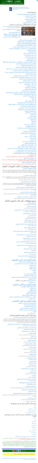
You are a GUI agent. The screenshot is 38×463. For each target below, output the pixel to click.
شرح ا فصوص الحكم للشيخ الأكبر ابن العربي (26, 241)
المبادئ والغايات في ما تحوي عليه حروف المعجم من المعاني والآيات (25, 436)
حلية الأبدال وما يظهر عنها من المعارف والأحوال (25, 94)
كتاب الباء (34, 99)
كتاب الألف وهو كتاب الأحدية (29, 96)
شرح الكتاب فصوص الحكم (30, 227)
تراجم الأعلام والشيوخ (31, 21)
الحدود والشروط (21, 458)
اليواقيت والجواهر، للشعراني (29, 168)
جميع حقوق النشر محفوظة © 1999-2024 (8, 458)
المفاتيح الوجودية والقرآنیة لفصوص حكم (27, 256)
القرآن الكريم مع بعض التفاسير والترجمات (26, 14)
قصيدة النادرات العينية (31, 293)
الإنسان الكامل (34, 421)
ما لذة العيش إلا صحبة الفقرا (29, 131)
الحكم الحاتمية (33, 116)
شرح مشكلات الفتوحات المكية (29, 295)
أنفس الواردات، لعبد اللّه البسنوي (28, 181)
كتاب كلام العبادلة (32, 52)
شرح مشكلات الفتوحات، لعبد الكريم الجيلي (26, 187)
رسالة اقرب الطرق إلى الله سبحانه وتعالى (26, 379)
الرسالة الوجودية (32, 155)
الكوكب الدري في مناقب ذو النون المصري (26, 150)
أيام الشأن (33, 121)
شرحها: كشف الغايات (23, 40)
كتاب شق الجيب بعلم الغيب (29, 158)
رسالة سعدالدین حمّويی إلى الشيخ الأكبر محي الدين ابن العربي (21, 148)
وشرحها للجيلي (9, 92)
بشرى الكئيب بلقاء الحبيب (30, 306)
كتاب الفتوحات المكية (31, 17)
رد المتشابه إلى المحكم (32, 430)
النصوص (35, 407)
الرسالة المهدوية (32, 279)
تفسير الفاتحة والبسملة (30, 74)
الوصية (34, 272)
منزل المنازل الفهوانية (31, 126)
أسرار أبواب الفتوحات (31, 85)
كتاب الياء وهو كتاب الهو (30, 101)
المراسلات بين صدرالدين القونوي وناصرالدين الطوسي (23, 277)
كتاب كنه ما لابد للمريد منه (30, 55)
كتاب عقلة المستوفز (31, 58)
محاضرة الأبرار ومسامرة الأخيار (29, 90)
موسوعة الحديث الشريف (30, 16)
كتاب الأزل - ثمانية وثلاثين (30, 84)
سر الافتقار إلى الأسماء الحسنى (31, 412)
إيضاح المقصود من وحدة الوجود (29, 389)
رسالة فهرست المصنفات (30, 87)
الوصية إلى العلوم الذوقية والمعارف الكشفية (26, 67)
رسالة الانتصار (33, 134)
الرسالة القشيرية (32, 333)
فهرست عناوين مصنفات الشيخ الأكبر (8, 26)
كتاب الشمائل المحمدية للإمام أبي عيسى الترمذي (25, 317)
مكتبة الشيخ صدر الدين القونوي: (24, 260)
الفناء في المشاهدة (31, 118)
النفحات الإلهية (32, 268)
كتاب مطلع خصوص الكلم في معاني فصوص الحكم (24, 231)
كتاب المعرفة (33, 140)
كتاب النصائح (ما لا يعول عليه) (29, 141)
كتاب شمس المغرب (31, 398)
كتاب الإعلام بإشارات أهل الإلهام (28, 145)
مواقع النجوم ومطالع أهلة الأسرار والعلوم (26, 43)
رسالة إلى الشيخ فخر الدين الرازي (28, 106)
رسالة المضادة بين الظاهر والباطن (28, 133)
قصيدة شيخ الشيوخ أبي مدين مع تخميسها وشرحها (24, 393)
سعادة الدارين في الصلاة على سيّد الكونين (26, 327)
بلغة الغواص (34, 434)
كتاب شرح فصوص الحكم (30, 220)
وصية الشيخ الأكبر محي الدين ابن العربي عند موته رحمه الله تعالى (21, 69)
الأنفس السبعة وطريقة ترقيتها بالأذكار (27, 382)
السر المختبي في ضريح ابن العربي (28, 308)
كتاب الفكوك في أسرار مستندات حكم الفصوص (25, 263)
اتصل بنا (17, 458)
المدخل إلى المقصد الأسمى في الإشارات (26, 128)
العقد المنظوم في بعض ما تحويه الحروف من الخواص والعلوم (22, 104)
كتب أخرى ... (30, 282)
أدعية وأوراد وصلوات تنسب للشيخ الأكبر (27, 109)
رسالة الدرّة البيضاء (31, 50)
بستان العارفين (32, 372)
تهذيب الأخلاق (34, 423)
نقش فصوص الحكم (31, 206)
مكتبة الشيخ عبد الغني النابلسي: (24, 301)
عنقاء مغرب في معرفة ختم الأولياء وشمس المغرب (24, 46)
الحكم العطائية (32, 354)
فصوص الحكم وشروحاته (30, 19)
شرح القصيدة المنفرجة (31, 386)
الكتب (35, 405)
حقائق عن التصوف (32, 340)
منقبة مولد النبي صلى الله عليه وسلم (27, 107)
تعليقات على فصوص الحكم (30, 248)
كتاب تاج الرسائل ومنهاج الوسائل (28, 65)
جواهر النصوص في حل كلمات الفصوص (27, 303)
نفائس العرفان (34, 425)
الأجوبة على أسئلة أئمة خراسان (29, 162)
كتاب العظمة (33, 97)
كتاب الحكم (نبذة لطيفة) (30, 143)
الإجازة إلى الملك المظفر (30, 89)
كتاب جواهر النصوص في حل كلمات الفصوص (26, 224)
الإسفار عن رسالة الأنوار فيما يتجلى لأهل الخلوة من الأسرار (22, 297)
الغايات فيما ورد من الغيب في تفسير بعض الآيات (25, 75)
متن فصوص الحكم (32, 203)
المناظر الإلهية (33, 290)
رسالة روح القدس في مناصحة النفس (27, 79)
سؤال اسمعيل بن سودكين (30, 136)
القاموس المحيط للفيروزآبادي (29, 22)
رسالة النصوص (32, 267)
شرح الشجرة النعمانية (31, 280)
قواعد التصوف (33, 361)
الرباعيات (34, 375)
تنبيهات (35, 419)
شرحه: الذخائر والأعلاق (22, 41)
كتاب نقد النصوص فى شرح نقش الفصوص (26, 245)
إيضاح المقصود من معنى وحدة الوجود (27, 309)
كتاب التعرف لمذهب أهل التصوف (28, 368)
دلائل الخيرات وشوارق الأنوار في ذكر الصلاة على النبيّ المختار (22, 324)
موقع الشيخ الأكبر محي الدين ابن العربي (12, 3)
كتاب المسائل (33, 138)
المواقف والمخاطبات (31, 358)
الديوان (34, 311)
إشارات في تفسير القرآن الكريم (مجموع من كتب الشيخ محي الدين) (20, 72)
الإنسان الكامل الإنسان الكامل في (28, 286)
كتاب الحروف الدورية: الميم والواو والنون (26, 102)
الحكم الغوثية (33, 351)
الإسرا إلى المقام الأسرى (30, 57)
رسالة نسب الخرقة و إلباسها (29, 80)
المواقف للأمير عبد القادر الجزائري (28, 192)
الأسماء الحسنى (32, 265)
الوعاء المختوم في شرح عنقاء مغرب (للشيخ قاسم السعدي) (22, 48)
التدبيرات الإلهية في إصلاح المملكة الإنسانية (26, 45)
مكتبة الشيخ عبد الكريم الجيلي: (24, 284)
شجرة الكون (34, 438)
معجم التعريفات (32, 365)
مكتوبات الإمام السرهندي (30, 343)
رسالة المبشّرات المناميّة (30, 111)
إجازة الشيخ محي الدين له (30, 273)
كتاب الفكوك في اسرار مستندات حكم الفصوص (25, 210)
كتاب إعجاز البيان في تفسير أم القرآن (27, 262)
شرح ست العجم (8, 35)
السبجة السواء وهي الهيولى (32, 410)
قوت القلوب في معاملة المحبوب (28, 331)
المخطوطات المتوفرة (10, 27)
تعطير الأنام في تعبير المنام (30, 304)
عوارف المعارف (32, 347)
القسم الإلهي (33, 119)
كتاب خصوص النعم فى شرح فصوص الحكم (26, 234)
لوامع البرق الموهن (31, 291)
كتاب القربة (33, 123)
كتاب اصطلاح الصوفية (31, 60)
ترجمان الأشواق (32, 41)
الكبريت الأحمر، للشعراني (30, 175)
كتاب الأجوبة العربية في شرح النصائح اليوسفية (25, 151)
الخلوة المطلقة (34, 427)
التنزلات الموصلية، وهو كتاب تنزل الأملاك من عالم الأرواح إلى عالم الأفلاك (19, 62)
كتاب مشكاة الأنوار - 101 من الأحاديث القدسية (19, 37)
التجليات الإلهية (32, 40)
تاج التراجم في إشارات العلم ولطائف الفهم (26, 63)
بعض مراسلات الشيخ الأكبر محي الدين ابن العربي (24, 70)
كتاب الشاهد (33, 114)
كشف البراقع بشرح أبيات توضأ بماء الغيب (26, 146)
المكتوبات (34, 270)
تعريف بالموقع (33, 458)
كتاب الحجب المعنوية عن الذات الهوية (27, 82)
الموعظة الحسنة (33, 432)
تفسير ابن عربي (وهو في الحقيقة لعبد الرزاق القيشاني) (23, 77)
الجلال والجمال (32, 129)
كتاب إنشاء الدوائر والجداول (29, 53)
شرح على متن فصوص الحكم (29, 213)
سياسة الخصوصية (28, 458)
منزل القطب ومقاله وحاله (30, 124)
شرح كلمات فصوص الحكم (30, 252)
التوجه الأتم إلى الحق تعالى (30, 275)
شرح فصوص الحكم (31, 217)
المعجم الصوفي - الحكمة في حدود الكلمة (26, 196)
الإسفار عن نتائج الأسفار (30, 112)
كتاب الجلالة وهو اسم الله (14, 32)
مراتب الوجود (33, 288)
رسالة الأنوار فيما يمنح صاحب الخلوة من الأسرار (25, 92)
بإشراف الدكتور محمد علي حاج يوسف (30, 459)
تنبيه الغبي (34, 417)
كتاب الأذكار (33, 336)
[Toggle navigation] (37, 0)
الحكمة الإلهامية (33, 441)
